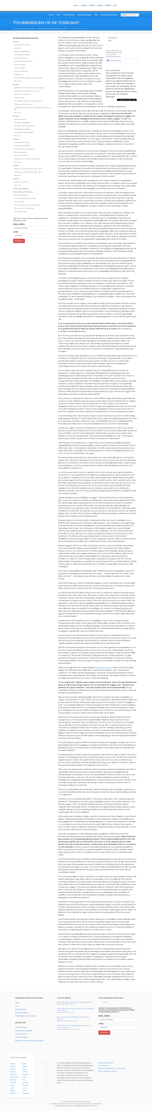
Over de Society (19, 201)
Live (115, 6)
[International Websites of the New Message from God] (130, 5)
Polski (24, 1069)
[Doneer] (102, 1074)
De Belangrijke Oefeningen (22, 129)
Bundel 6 (16, 179)
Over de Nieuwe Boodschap (23, 192)
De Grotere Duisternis (20, 152)
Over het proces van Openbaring (24, 208)
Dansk (24, 1090)
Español (12, 1069)
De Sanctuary (103, 1065)
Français (13, 1066)
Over (58, 15)
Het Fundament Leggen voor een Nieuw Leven (28, 101)
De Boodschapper (85, 15)
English (12, 1064)
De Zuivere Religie (19, 68)
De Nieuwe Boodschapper (22, 51)
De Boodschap (69, 15)
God (96, 15)
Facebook (105, 1002)
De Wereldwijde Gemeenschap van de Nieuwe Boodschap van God (32, 108)
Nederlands (14, 1077)
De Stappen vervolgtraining (22, 122)
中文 (23, 1080)
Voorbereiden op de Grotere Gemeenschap (27, 159)
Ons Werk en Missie (105, 1063)
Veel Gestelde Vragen (20, 211)
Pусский (25, 1082)
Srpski (12, 1085)
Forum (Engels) (21, 1034)
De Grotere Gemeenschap (22, 55)
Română (25, 1085)
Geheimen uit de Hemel (21, 182)
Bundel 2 (16, 84)
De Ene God (18, 48)
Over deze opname (115, 60)
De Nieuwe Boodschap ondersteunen (112, 1068)
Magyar (12, 1090)
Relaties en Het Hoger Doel (22, 94)
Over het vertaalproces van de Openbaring (26, 205)
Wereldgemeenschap (109, 15)
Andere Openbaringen (21, 188)
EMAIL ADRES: (19, 224)
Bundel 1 (16, 41)
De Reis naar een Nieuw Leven (23, 61)
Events (92, 6)
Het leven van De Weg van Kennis (24, 126)
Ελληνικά (13, 1080)
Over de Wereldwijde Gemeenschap (25, 198)
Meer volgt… (18, 81)
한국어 (24, 1077)
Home (51, 15)
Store (100, 6)
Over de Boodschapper (21, 195)
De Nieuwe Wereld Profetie (22, 145)
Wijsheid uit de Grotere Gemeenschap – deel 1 (52, 28)
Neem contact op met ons (107, 1071)
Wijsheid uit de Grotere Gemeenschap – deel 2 (28, 172)
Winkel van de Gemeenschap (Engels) (29, 1040)
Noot (109, 40)
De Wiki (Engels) (21, 1037)
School (83, 6)
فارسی (24, 1088)
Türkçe (24, 1066)
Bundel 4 (16, 139)
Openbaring (112, 38)
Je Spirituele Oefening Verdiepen (24, 132)
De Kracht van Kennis (20, 58)
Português (13, 1074)
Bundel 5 (33, 28)
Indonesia (13, 1093)
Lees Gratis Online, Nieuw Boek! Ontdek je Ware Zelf (74, 1002)
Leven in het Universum (21, 155)
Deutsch (13, 1072)
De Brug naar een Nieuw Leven (23, 104)
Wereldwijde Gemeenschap (25, 1016)
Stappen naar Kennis (20, 119)
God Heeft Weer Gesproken (22, 45)
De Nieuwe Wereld (19, 64)
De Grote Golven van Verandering (24, 149)
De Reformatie (18, 74)
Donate (108, 6)
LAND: (15, 232)
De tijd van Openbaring (21, 71)
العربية (12, 1088)
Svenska (13, 1082)
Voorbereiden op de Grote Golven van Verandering (29, 88)
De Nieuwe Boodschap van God (25, 38)
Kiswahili (25, 1074)
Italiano (24, 1072)
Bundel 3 (16, 116)
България (25, 1093)
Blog (76, 6)
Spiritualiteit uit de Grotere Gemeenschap (26, 91)
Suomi (24, 1064)
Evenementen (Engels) (23, 1031)
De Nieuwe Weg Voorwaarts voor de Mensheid (28, 78)
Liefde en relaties (19, 97)
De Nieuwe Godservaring (21, 142)
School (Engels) (21, 1027)
